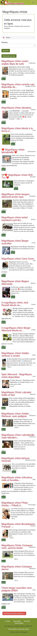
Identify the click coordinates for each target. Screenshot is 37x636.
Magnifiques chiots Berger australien (15, 242)
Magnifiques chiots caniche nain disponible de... (18, 85)
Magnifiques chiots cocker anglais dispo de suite (14, 62)
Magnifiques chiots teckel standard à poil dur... (14, 218)
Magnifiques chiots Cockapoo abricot (16, 568)
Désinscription (19, 623)
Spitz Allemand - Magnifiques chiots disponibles (16, 375)
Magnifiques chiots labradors (16, 107)
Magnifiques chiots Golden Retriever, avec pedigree (15, 415)
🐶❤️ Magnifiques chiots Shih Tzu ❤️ (17, 176)
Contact (8, 621)
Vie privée (27, 621)
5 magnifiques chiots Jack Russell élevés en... (14, 304)
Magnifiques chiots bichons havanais (15, 459)
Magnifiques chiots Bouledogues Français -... (18, 525)
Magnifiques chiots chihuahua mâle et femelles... (16, 478)
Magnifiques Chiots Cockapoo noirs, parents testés (16, 546)
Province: (4, 42)
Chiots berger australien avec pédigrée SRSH (16, 589)
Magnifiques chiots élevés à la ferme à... (17, 129)
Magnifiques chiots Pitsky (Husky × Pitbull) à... (14, 504)
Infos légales (17, 621)
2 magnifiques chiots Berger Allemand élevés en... (15, 329)
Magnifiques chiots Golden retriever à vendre (15, 354)
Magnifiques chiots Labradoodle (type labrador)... (17, 436)
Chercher (6, 51)
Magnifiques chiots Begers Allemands (15, 282)
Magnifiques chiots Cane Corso (17, 258)
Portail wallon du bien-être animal (18, 629)
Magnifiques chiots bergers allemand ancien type (15, 195)
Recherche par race (9, 56)
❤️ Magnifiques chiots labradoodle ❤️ (12, 151)
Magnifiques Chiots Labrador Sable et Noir (16, 393)
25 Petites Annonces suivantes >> (14, 613)
